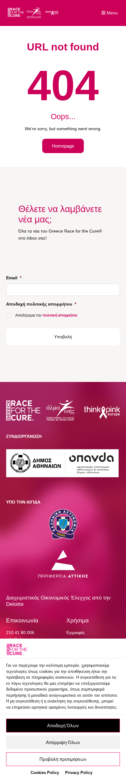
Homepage (63, 145)
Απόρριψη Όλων (63, 742)
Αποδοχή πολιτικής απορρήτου (41, 304)
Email (13, 277)
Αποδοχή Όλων (63, 725)
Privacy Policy (78, 772)
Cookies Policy (45, 772)
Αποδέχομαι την (46, 315)
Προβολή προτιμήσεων (63, 759)
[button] (110, 13)
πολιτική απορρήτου (60, 315)
